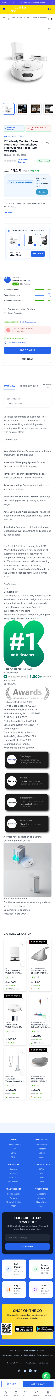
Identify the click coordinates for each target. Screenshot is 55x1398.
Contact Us (43, 1363)
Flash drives (41, 1202)
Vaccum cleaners (40, 18)
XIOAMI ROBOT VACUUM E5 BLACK (39, 1080)
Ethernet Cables (13, 1202)
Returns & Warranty (15, 1363)
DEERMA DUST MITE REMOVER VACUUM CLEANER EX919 (39, 972)
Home (4, 18)
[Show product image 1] (13, 1018)
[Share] (48, 142)
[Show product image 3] (16, 1018)
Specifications (29, 386)
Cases (41, 1157)
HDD (41, 1169)
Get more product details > (18, 840)
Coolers (41, 1198)
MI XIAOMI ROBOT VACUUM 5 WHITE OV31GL (12, 972)
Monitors (13, 1177)
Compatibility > (12, 591)
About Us (18, 1355)
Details (42, 192)
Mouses (41, 1206)
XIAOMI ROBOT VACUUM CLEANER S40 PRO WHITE (13, 1026)
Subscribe (27, 1246)
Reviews (48, 386)
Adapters (41, 1149)
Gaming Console (13, 1144)
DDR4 (41, 1177)
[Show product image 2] (14, 1018)
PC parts (13, 1198)
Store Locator (31, 1363)
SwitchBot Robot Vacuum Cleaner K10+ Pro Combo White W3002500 (14, 1080)
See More (8, 212)
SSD (41, 1173)
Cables (41, 1153)
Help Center (7, 1355)
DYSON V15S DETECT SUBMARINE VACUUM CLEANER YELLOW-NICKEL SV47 (39, 1026)
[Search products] (50, 9)
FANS (13, 1206)
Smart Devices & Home (20, 18)
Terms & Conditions (45, 1355)
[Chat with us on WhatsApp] (46, 1376)
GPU (13, 1157)
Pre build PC (13, 1181)
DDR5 (13, 1153)
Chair (13, 1149)
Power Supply (13, 1194)
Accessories (41, 1144)
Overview (9, 386)
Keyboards (13, 1173)
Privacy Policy (29, 1355)
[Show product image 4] (17, 1018)
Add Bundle (38, 254)
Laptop (13, 1169)
